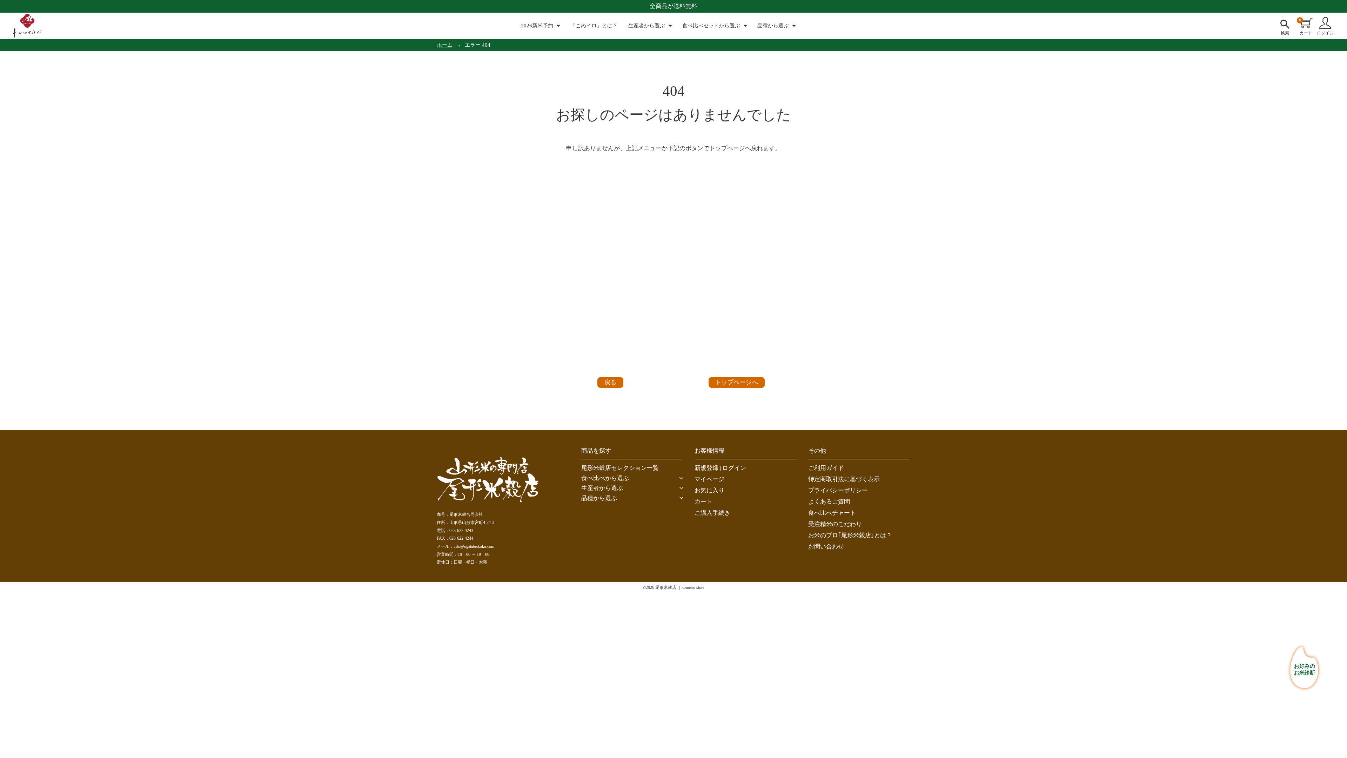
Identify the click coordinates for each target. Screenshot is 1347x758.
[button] (632, 478)
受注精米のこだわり (835, 524)
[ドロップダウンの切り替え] (558, 25)
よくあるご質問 (829, 501)
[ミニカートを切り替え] (1307, 23)
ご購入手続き (712, 513)
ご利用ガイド (826, 468)
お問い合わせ (826, 546)
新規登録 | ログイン (720, 468)
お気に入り (709, 490)
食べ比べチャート (832, 513)
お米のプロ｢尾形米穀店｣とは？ (850, 535)
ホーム (445, 45)
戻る (610, 382)
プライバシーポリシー (838, 490)
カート (703, 501)
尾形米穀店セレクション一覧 (620, 468)
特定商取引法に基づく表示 (844, 479)
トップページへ (736, 382)
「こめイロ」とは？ (594, 25)
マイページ (709, 479)
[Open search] (1285, 23)
